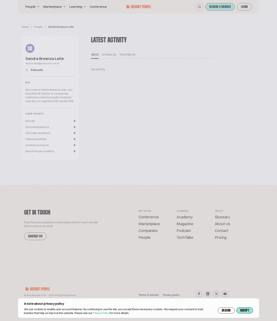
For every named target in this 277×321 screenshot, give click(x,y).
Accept (244, 310)
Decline (226, 310)
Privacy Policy (101, 313)
